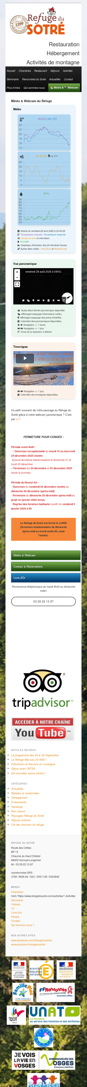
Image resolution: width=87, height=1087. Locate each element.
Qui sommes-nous (34, 87)
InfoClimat (46, 248)
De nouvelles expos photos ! (28, 773)
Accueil (11, 70)
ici (17, 419)
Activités (67, 70)
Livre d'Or (19, 577)
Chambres (25, 70)
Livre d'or (16, 912)
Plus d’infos (13, 87)
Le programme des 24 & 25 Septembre (34, 755)
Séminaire (13, 79)
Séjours (54, 70)
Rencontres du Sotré (34, 79)
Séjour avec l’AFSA (23, 768)
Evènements (19, 802)
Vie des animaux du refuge (27, 824)
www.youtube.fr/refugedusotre (28, 944)
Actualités (54, 79)
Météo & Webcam (65, 87)
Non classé (18, 811)
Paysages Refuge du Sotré (27, 816)
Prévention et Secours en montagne (33, 764)
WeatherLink (60, 248)
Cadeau (15, 904)
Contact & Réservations (28, 566)
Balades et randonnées (25, 793)
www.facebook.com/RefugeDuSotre (31, 940)
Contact (68, 79)
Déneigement (19, 798)
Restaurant (40, 70)
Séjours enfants (20, 820)
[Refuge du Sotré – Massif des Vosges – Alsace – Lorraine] (37, 33)
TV (12, 908)
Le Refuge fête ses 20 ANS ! (28, 760)
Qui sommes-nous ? (22, 925)
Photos (15, 916)
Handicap (17, 807)
